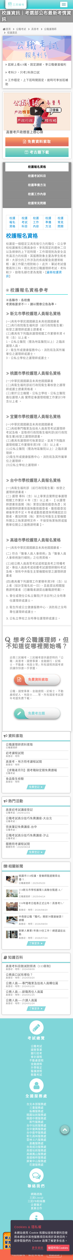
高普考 (35, 29)
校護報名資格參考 (29, 290)
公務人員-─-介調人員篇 (21, 1000)
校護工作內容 (37, 194)
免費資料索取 (38, 142)
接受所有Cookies (58, 1247)
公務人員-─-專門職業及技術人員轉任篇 (32, 983)
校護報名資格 (37, 166)
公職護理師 (50, 29)
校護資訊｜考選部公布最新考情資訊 (36, 16)
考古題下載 (39, 152)
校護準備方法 (37, 185)
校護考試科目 (37, 175)
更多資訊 (37, 1247)
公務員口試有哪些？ (19, 974)
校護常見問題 (37, 203)
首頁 (8, 29)
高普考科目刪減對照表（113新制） (29, 966)
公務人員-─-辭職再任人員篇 (24, 991)
